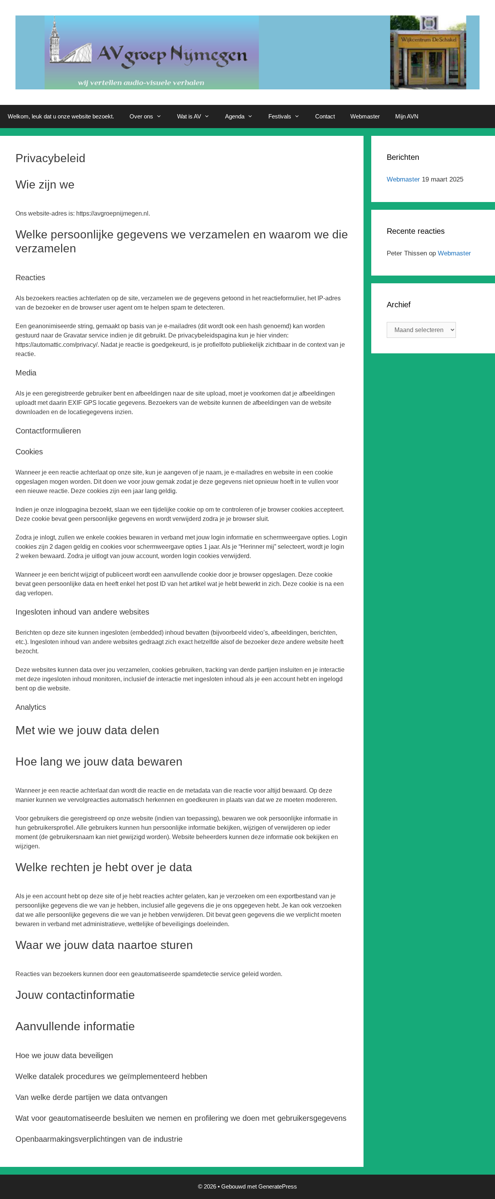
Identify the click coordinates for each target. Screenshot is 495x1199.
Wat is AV (189, 116)
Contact (325, 116)
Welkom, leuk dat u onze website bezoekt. (61, 116)
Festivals (279, 116)
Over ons (141, 116)
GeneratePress (277, 1186)
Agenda (234, 116)
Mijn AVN (406, 116)
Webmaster (365, 116)
